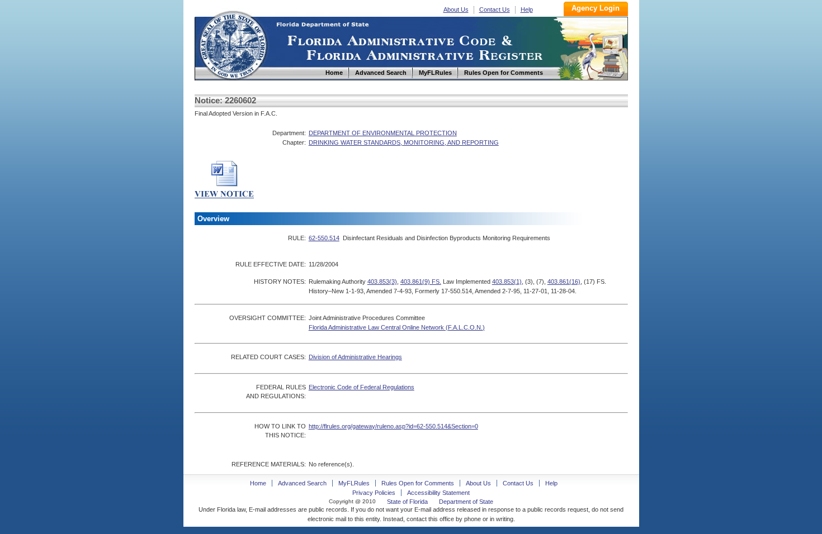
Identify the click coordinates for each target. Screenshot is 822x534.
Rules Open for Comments (417, 483)
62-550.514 (324, 238)
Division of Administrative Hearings (355, 357)
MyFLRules (354, 483)
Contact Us (494, 9)
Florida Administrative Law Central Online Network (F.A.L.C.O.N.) (397, 327)
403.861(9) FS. (420, 281)
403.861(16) (563, 281)
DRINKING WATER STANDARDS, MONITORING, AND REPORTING (404, 142)
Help (527, 9)
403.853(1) (507, 281)
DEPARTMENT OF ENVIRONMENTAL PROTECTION (383, 133)
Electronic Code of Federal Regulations (361, 387)
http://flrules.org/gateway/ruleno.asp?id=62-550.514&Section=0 (393, 426)
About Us (456, 9)
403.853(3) (382, 281)
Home (232, 44)
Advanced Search (302, 483)
